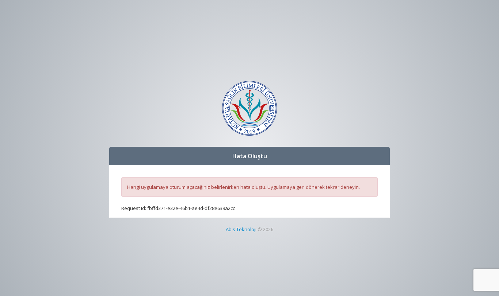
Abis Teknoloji (241, 229)
